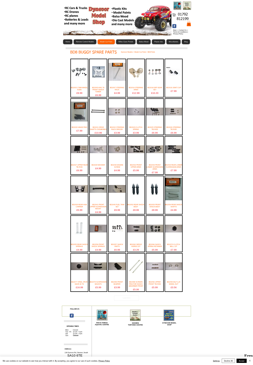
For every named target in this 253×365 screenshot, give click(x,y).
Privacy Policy (104, 360)
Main (175, 30)
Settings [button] (216, 360)
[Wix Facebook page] (174, 26)
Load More (126, 298)
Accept (241, 360)
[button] (189, 23)
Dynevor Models (127, 52)
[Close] (249, 361)
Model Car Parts (140, 52)
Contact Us (183, 30)
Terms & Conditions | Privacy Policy (180, 33)
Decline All (228, 360)
